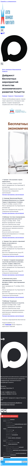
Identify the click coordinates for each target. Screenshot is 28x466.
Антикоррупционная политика (14, 427)
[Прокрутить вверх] (2, 411)
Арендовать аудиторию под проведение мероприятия (16, 451)
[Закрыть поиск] (2, 459)
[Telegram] (4, 34)
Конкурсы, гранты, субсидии (13, 437)
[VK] (2, 34)
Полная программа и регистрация (13, 194)
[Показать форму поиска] (2, 64)
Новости (4, 71)
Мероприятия (16, 69)
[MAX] (14, 61)
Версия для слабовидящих (10, 416)
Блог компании (7, 69)
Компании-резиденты (11, 444)
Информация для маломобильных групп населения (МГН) (16, 424)
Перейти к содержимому (8, 1)
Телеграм (8, 324)
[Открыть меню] (2, 30)
